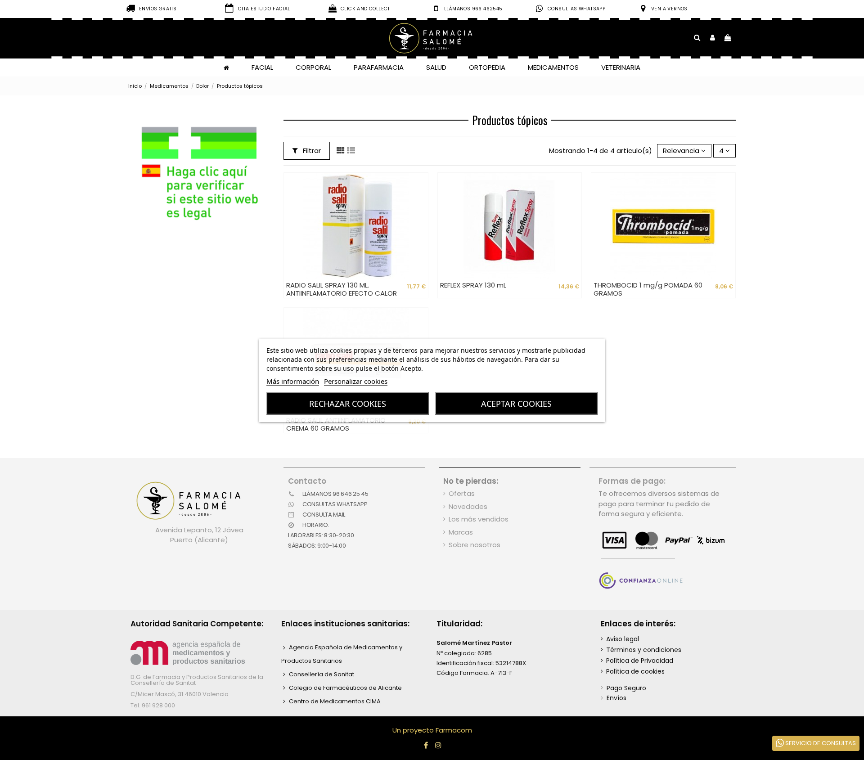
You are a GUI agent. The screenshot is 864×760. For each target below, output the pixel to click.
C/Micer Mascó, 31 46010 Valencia (179, 694)
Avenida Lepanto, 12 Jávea (199, 530)
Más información (292, 380)
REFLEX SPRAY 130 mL (473, 285)
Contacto (307, 481)
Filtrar (311, 150)
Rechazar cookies (347, 403)
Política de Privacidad (639, 661)
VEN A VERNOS (669, 8)
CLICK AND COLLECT (365, 8)
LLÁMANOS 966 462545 (473, 8)
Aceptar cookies (516, 403)
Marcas (461, 532)
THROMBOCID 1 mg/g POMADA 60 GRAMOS (648, 289)
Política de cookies (635, 671)
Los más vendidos (478, 519)
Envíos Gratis (157, 8)
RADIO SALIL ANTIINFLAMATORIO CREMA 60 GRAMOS (336, 424)
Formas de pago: (632, 481)
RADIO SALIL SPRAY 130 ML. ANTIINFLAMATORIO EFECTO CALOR (341, 289)
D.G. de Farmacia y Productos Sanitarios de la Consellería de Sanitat (196, 680)
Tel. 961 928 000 (152, 705)
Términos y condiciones (643, 650)
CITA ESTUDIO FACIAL (264, 8)
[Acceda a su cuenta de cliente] (712, 38)
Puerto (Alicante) (199, 539)
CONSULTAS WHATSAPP (576, 8)
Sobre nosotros (474, 544)
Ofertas (462, 493)
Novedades (468, 506)
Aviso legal (622, 639)
